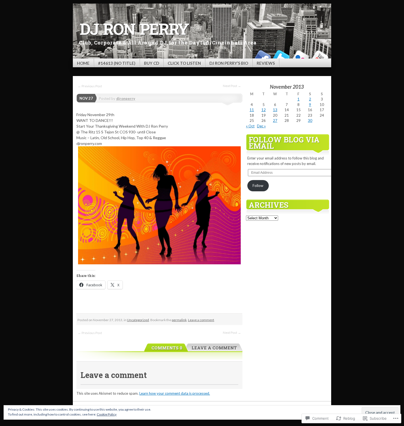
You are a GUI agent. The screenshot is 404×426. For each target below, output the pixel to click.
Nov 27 (86, 98)
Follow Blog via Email (284, 142)
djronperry (125, 98)
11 (252, 110)
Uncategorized (138, 320)
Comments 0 (166, 348)
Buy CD (151, 63)
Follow (258, 185)
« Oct (250, 126)
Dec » (261, 126)
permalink (179, 320)
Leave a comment (201, 320)
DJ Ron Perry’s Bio (228, 63)
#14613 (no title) (116, 63)
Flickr (300, 56)
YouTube (319, 56)
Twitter (281, 56)
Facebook (262, 56)
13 (275, 110)
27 (275, 120)
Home (83, 63)
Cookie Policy (107, 414)
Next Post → (232, 86)
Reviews (266, 63)
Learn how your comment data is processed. (174, 393)
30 (310, 120)
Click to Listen (184, 63)
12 (263, 110)
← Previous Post (90, 86)
